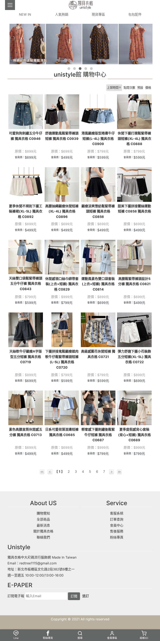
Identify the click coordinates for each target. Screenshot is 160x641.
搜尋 (80, 638)
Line (16, 638)
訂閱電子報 (16, 596)
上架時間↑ (114, 87)
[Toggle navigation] (10, 5)
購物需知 (43, 513)
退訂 (85, 596)
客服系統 (116, 513)
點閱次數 (129, 87)
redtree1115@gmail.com (38, 563)
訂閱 (74, 596)
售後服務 (116, 531)
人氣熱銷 (61, 14)
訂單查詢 (116, 519)
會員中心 (116, 525)
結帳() (144, 638)
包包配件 (135, 14)
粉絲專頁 (116, 537)
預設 (140, 87)
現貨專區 (98, 14)
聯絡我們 (43, 537)
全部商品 (43, 519)
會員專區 (112, 638)
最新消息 (43, 525)
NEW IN (25, 14)
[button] (69, 68)
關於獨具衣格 (43, 531)
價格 (148, 87)
